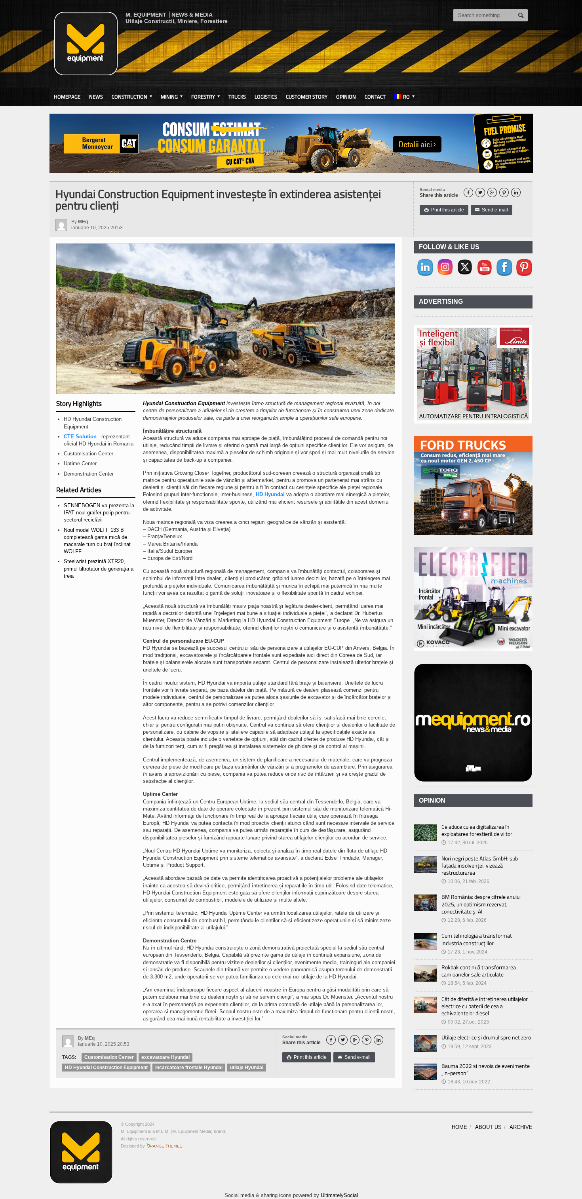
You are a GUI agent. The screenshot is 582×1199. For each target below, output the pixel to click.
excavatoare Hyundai (165, 1057)
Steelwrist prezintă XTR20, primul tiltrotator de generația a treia (98, 568)
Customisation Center (109, 1057)
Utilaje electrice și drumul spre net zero (486, 1037)
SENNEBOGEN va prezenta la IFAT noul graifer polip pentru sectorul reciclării (99, 512)
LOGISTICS (266, 97)
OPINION (346, 97)
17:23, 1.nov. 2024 (464, 952)
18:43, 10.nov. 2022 (465, 1082)
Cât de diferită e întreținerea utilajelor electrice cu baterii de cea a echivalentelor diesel (484, 1006)
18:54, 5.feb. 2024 (464, 983)
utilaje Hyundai (246, 1067)
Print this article (444, 210)
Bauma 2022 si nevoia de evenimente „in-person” (485, 1069)
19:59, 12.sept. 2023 (466, 1046)
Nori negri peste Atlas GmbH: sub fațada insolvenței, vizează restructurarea (479, 865)
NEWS (96, 97)
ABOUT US (488, 1127)
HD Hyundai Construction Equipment (106, 1067)
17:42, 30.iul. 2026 (464, 842)
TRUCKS (237, 97)
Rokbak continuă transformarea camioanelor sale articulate (478, 970)
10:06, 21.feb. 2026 (465, 881)
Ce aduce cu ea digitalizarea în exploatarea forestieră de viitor (476, 830)
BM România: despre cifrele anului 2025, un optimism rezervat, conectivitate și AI (481, 904)
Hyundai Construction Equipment (184, 403)
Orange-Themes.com (164, 1146)
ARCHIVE (521, 1127)
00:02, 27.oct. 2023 (465, 1022)
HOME (459, 1127)
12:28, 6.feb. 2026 (464, 920)
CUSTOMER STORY (306, 97)
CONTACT (375, 97)
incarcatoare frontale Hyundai (189, 1067)
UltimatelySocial (339, 1195)
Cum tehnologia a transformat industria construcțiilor (476, 939)
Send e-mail (491, 210)
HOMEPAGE (67, 97)
